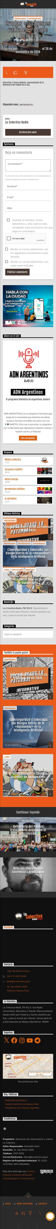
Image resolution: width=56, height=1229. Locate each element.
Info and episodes (28, 438)
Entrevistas (35, 19)
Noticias (30, 570)
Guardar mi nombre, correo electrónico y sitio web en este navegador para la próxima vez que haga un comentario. (32, 220)
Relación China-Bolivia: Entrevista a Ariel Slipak (28, 870)
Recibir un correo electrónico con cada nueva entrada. (29, 262)
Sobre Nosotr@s (25, 1203)
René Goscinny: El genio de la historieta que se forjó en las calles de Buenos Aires (27, 579)
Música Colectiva (13, 459)
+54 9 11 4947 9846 (16, 976)
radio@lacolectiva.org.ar (18, 981)
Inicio (8, 1203)
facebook (8, 927)
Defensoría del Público (16, 1100)
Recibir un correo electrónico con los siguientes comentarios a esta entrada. (29, 249)
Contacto (43, 1203)
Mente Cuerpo (11, 479)
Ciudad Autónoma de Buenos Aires (22, 1104)
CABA (6, 570)
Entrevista (26, 105)
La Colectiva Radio (30, 49)
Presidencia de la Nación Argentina (22, 1107)
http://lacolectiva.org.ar (18, 971)
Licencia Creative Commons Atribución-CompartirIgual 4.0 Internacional (18, 1175)
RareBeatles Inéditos (15, 488)
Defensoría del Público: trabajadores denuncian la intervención (28, 830)
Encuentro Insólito (14, 469)
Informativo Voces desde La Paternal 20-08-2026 (28, 528)
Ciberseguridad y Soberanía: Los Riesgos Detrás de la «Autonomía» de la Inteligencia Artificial (28, 553)
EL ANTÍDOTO (10, 498)
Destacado (20, 19)
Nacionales (39, 543)
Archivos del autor (28, 132)
